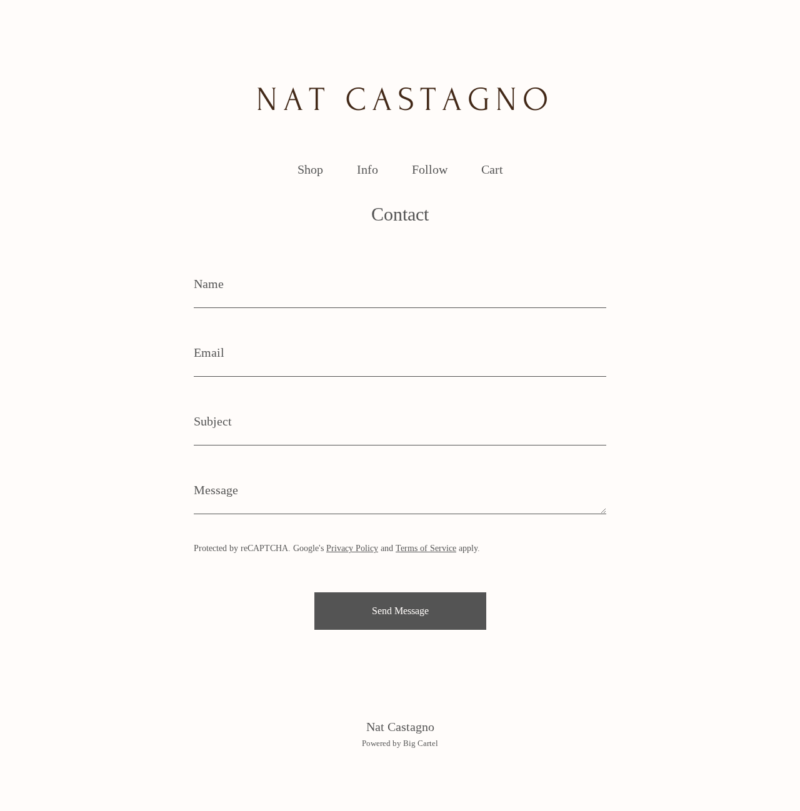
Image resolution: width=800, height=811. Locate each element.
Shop (310, 169)
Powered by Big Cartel (400, 743)
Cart (495, 167)
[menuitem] (310, 169)
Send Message (400, 610)
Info (367, 169)
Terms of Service (426, 548)
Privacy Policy (352, 548)
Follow (430, 169)
